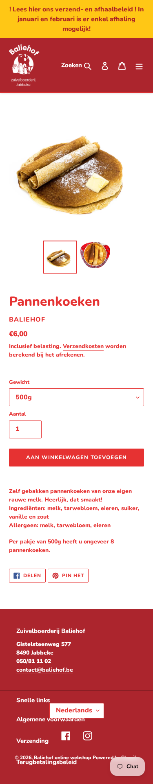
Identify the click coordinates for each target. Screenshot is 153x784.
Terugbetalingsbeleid (46, 762)
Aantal (17, 414)
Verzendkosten (83, 346)
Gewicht (19, 382)
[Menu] (139, 65)
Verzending (32, 741)
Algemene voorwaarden (50, 719)
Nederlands (74, 710)
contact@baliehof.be (44, 670)
